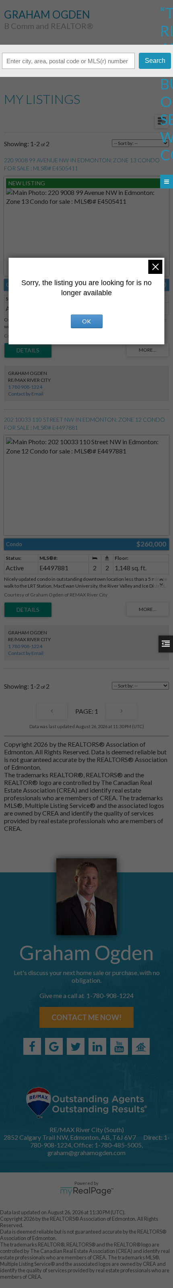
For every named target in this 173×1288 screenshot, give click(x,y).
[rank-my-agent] (141, 1046)
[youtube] (119, 1046)
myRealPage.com (87, 1191)
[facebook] (32, 1046)
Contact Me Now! (86, 1017)
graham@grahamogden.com (86, 1152)
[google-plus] (54, 1046)
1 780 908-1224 (25, 387)
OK (86, 321)
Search (155, 60)
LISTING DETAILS (27, 350)
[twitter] (75, 1046)
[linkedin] (97, 1046)
